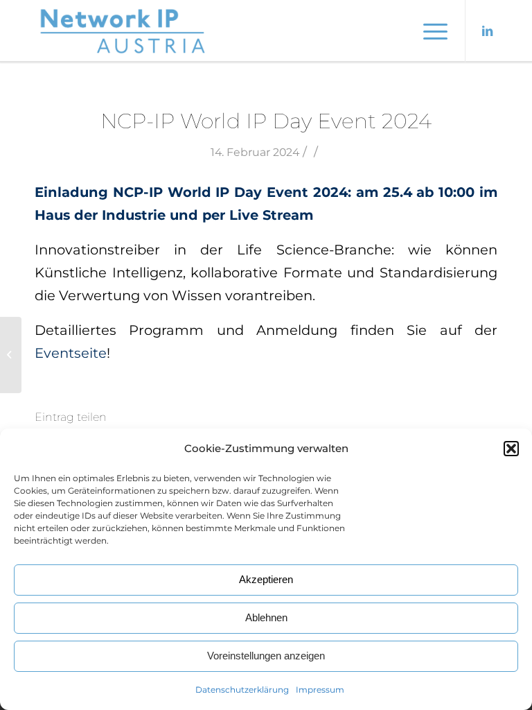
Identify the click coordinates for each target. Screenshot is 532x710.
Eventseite (71, 353)
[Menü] (428, 31)
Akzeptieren (266, 579)
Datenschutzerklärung (242, 689)
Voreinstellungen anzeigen (266, 655)
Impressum (320, 689)
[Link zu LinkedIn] (487, 31)
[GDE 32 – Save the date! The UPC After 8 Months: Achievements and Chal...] (10, 355)
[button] (511, 449)
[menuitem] (428, 31)
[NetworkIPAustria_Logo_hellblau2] (124, 31)
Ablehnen (266, 617)
